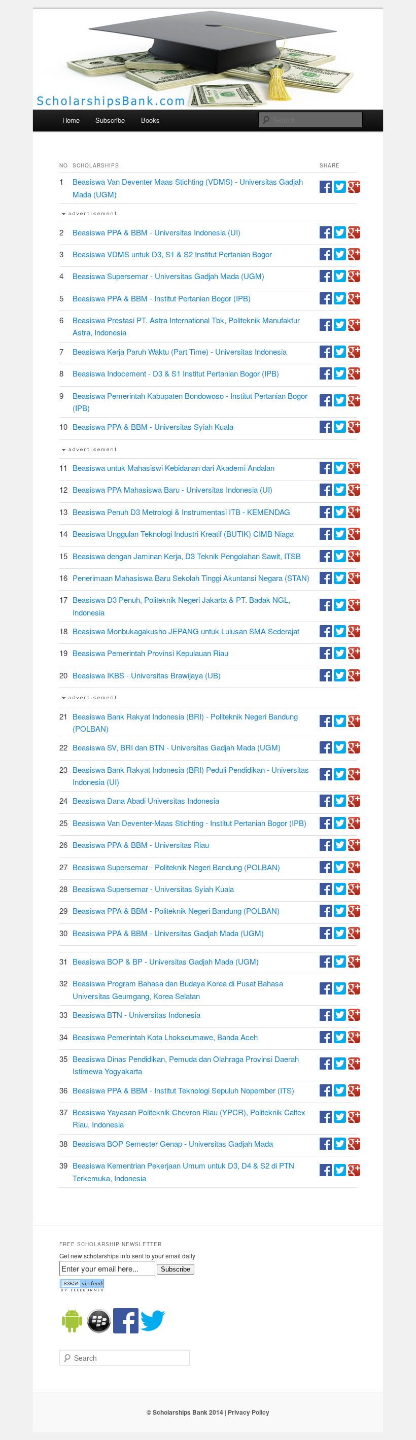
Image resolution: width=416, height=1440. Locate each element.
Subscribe (110, 120)
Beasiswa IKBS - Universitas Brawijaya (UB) (147, 675)
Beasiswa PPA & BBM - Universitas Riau (141, 844)
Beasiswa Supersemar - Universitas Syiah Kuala (153, 888)
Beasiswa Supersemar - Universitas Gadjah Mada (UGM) (168, 275)
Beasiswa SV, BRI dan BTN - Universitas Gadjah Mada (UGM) (177, 747)
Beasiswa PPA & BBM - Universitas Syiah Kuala (153, 426)
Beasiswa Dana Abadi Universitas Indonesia (146, 800)
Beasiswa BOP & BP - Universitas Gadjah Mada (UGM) (166, 961)
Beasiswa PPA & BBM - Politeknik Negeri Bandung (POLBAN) (176, 910)
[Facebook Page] (125, 1330)
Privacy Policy (248, 1412)
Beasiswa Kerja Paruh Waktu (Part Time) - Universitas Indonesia (180, 351)
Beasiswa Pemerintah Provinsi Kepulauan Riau (150, 652)
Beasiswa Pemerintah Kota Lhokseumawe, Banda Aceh (165, 1037)
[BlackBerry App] (99, 1330)
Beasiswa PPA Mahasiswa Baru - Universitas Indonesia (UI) (172, 489)
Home (71, 120)
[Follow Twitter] (152, 1330)
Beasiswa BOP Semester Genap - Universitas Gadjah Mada (173, 1143)
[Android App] (72, 1330)
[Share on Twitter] (340, 189)
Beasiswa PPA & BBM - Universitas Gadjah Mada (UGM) (168, 933)
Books (150, 120)
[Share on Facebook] (326, 189)
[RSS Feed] (81, 1289)
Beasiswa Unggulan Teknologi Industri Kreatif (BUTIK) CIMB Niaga (183, 533)
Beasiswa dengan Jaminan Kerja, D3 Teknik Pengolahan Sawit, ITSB (187, 556)
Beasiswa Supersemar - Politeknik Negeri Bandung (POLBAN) (176, 867)
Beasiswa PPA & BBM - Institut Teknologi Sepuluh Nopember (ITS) (183, 1090)
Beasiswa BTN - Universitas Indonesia (136, 1014)
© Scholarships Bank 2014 (185, 1412)
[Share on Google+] (354, 189)
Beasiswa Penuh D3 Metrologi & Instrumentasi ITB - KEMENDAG (181, 511)
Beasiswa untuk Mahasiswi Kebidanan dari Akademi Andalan (173, 467)
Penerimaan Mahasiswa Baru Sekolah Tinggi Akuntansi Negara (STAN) (191, 577)
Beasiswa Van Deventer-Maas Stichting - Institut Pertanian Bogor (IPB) (189, 822)
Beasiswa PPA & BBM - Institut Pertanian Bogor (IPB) (162, 298)
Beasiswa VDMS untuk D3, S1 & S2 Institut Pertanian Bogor (172, 254)
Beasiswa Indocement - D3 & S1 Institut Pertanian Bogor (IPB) (176, 373)
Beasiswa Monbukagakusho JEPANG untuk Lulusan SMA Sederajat (186, 631)
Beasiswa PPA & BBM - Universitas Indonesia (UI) (156, 232)
